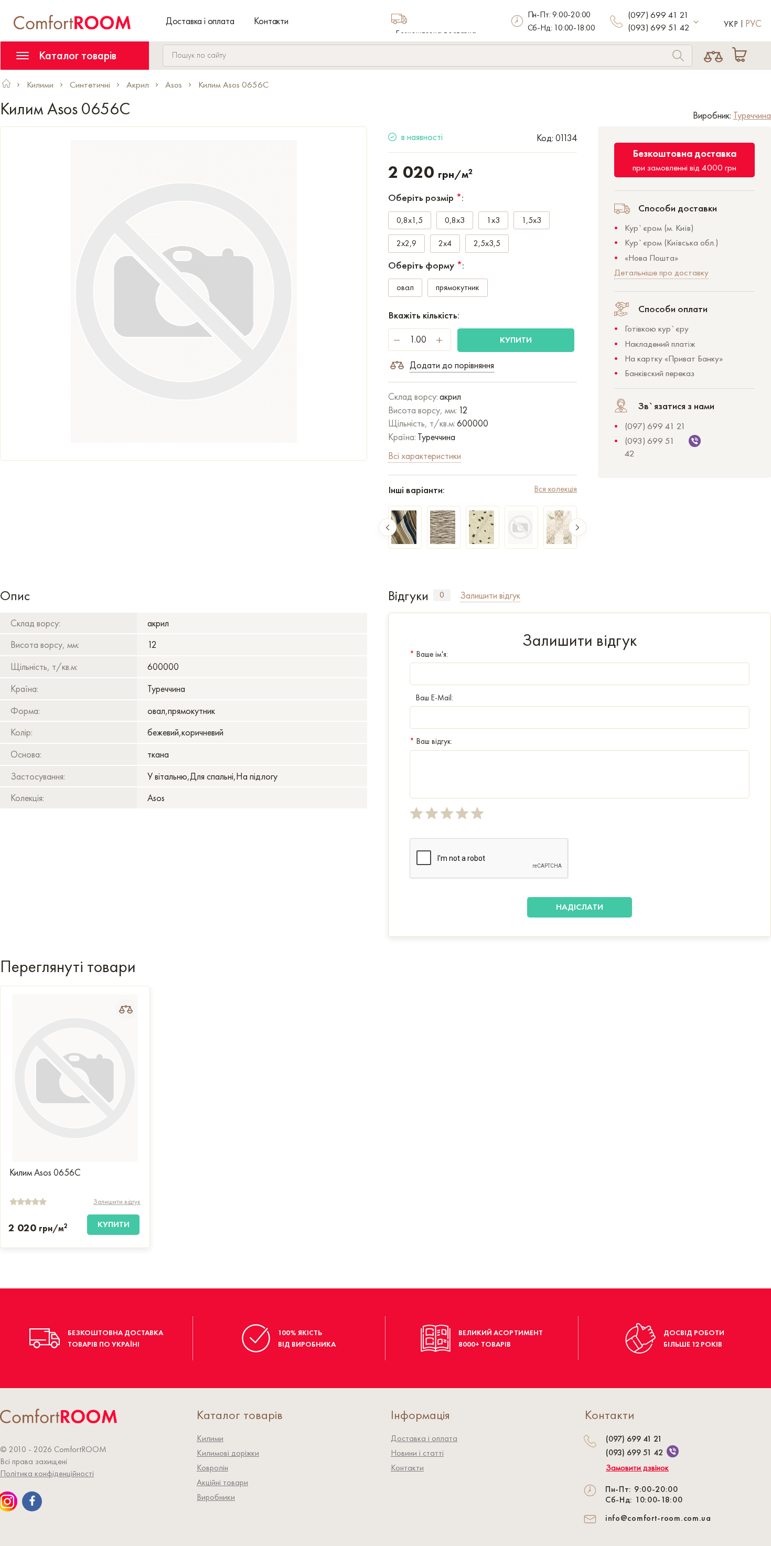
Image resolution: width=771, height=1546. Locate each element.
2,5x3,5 (487, 243)
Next (577, 527)
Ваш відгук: (431, 741)
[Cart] (741, 55)
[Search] (678, 57)
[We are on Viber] (673, 1451)
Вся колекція (555, 488)
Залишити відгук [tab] (490, 595)
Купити (516, 339)
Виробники (216, 1496)
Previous (388, 527)
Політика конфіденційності (47, 1473)
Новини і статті (417, 1452)
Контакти (271, 21)
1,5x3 (531, 220)
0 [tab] (442, 595)
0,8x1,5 (410, 220)
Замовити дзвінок (637, 1468)
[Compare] (713, 55)
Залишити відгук (117, 1201)
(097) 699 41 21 (658, 14)
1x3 (493, 220)
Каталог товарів (76, 55)
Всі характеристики (424, 456)
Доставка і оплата (200, 21)
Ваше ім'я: (429, 654)
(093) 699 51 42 (659, 27)
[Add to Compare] (125, 1009)
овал (405, 287)
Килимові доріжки (228, 1452)
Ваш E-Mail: (434, 697)
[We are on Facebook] (32, 1501)
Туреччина (752, 115)
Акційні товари (222, 1482)
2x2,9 (406, 243)
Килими (210, 1438)
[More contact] (696, 22)
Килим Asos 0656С (45, 1172)
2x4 (445, 243)
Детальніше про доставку (661, 272)
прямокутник (457, 287)
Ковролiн (212, 1467)
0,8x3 (455, 220)
